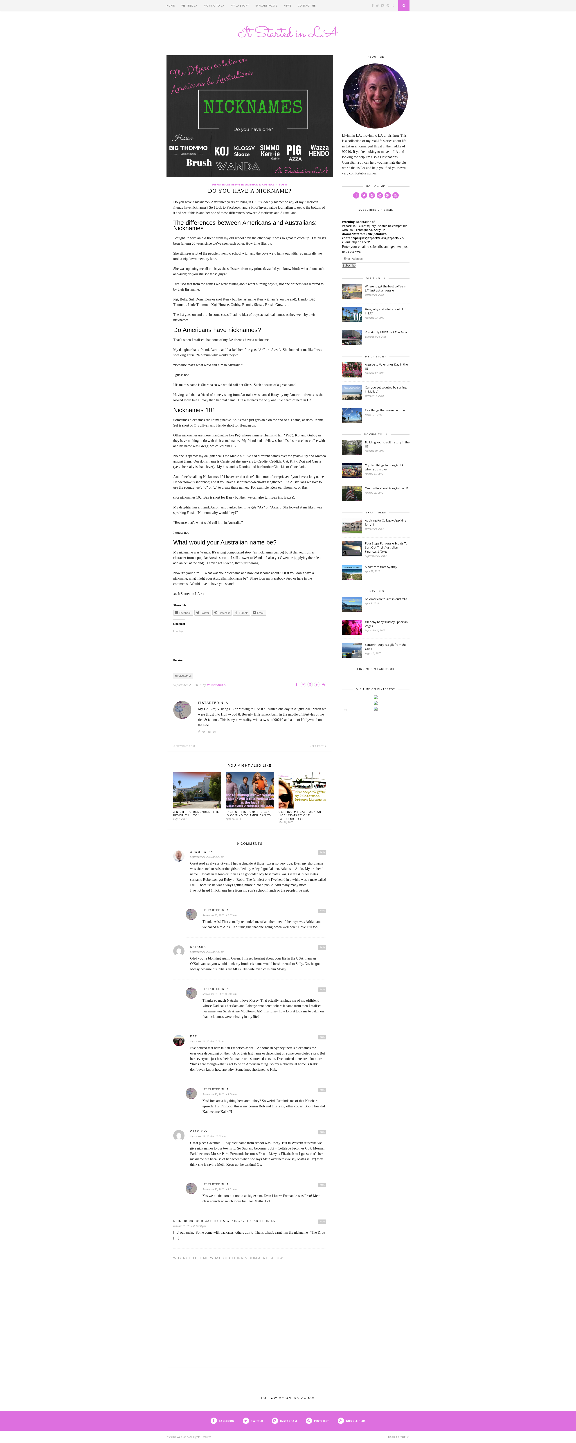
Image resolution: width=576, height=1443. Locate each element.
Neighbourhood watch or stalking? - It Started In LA (224, 1221)
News (287, 5)
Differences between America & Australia (245, 184)
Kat (193, 1036)
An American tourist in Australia (386, 599)
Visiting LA (189, 5)
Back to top (397, 1436)
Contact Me (307, 5)
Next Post (317, 745)
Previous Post (185, 745)
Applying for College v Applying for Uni (385, 522)
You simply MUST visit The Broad (387, 332)
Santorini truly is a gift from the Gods (385, 647)
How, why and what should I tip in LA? (386, 311)
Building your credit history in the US (387, 444)
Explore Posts (266, 5)
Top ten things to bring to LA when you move (384, 467)
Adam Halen (201, 852)
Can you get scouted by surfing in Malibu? (386, 389)
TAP (345, 710)
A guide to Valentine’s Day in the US (386, 366)
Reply (322, 852)
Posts (283, 184)
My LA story (240, 5)
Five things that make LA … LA (385, 410)
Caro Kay (199, 1131)
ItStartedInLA (216, 685)
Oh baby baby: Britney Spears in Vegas (386, 624)
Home (170, 5)
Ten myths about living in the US (386, 488)
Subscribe (349, 265)
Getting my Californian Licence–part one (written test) (300, 815)
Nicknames (183, 675)
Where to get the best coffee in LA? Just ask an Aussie (385, 288)
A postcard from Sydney (381, 567)
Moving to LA (214, 5)
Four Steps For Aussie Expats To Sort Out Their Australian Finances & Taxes (386, 547)
